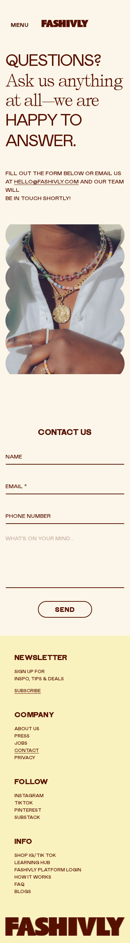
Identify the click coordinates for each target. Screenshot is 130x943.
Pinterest (28, 810)
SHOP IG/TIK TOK (35, 855)
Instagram (29, 796)
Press (22, 736)
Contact (26, 750)
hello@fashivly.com (46, 182)
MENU (20, 25)
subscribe (27, 691)
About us (26, 729)
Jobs (20, 743)
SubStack (27, 817)
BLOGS (22, 891)
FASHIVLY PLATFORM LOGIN (47, 870)
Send (65, 610)
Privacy (24, 758)
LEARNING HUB (32, 862)
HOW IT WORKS (32, 877)
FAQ (19, 884)
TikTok (23, 803)
